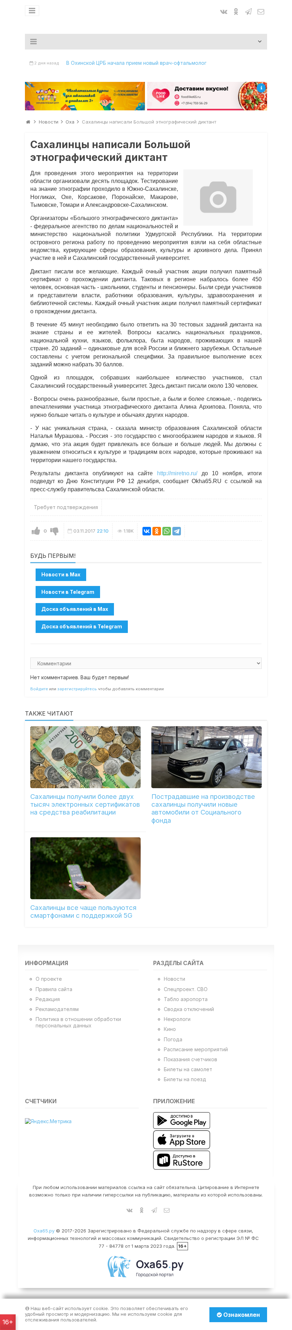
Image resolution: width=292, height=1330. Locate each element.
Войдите (39, 688)
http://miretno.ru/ (177, 473)
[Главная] (28, 122)
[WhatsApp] (166, 531)
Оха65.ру (43, 1231)
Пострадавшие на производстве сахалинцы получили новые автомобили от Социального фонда (203, 808)
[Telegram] (176, 531)
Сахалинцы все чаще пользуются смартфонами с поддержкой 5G (83, 912)
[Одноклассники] (156, 531)
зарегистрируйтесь (77, 688)
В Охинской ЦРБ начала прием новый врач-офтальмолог (136, 63)
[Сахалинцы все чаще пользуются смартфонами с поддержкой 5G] (85, 868)
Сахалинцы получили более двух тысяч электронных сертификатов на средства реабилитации (85, 804)
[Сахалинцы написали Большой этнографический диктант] (218, 197)
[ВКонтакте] (146, 531)
